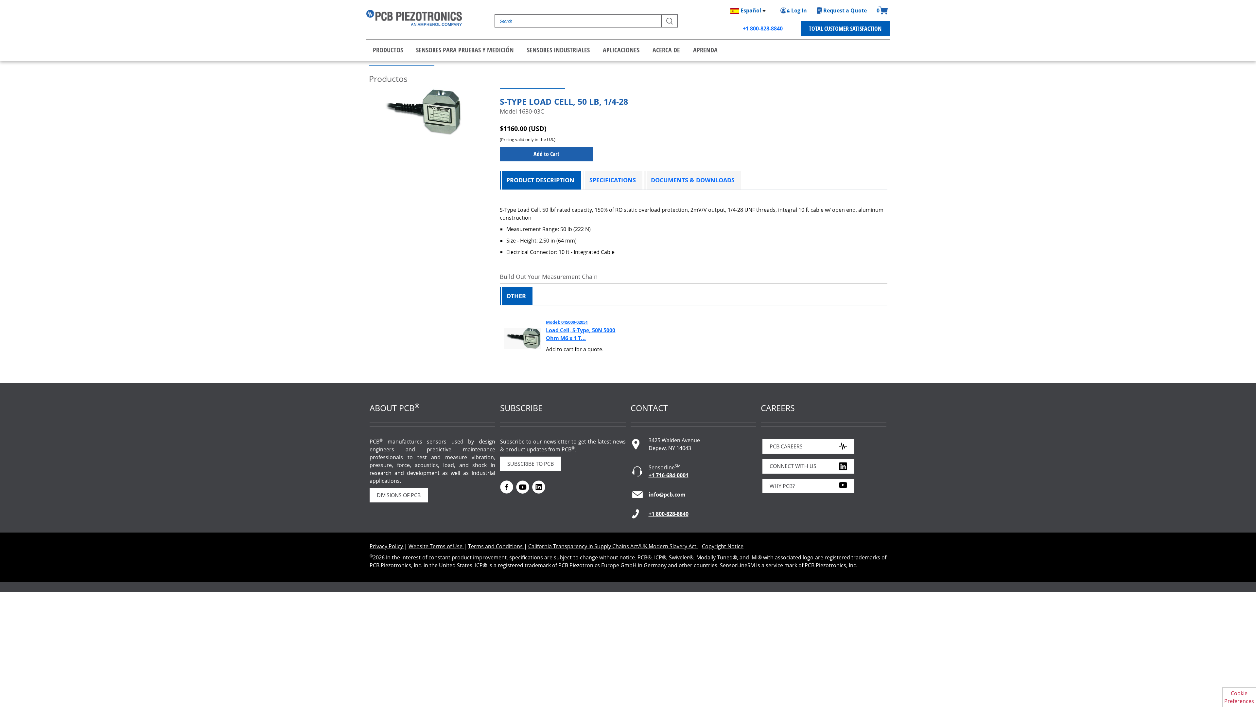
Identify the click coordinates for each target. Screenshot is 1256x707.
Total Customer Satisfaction (845, 28)
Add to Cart (546, 154)
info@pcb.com (667, 494)
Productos (388, 49)
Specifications (612, 180)
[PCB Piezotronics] (414, 18)
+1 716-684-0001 (669, 475)
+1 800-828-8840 (763, 28)
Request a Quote (845, 10)
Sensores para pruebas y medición (465, 49)
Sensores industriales (558, 49)
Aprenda (705, 49)
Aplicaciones (621, 49)
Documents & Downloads (693, 180)
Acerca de (666, 49)
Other (516, 296)
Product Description (540, 180)
